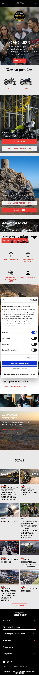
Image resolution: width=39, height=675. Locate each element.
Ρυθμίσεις (30, 357)
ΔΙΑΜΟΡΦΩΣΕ (19, 142)
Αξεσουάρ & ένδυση (11, 627)
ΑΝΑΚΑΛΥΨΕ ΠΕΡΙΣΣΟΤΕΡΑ (19, 149)
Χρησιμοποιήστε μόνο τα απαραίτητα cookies (19, 374)
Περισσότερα (13, 325)
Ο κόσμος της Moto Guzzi (14, 634)
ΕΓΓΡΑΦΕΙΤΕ (19, 61)
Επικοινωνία (8, 647)
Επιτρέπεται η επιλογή (19, 368)
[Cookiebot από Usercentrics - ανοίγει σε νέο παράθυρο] (28, 300)
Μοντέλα (7, 620)
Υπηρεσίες (7, 640)
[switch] (34, 338)
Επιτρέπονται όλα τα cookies (19, 363)
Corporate (7, 653)
